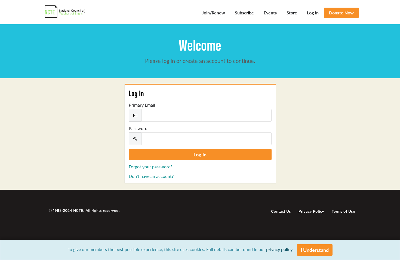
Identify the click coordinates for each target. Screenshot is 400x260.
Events (270, 13)
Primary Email (142, 105)
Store (292, 13)
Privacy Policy (311, 211)
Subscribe (244, 13)
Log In (313, 13)
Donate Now (341, 13)
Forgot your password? (151, 166)
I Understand (315, 249)
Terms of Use (343, 211)
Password (138, 128)
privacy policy (279, 249)
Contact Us (281, 211)
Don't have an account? (151, 176)
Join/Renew (213, 13)
